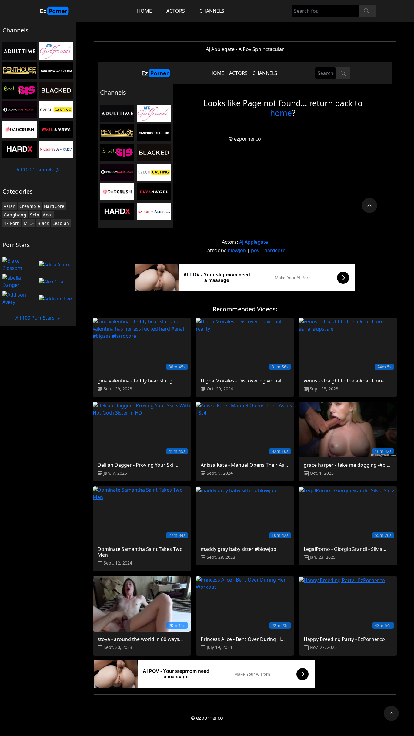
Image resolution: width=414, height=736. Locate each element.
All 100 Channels (35, 169)
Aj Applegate (253, 242)
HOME (144, 11)
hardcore (274, 250)
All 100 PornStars (35, 317)
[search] (366, 10)
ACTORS (175, 11)
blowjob (237, 250)
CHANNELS (211, 11)
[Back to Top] (391, 713)
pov (255, 250)
